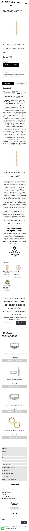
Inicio (4, 10)
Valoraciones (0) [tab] (20, 83)
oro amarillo (16, 74)
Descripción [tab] (7, 83)
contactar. (23, 241)
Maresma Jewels (18, 10)
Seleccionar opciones (14, 360)
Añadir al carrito (11, 65)
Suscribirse (21, 323)
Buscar (3, 519)
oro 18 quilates (10, 74)
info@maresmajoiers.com (10, 498)
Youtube (10, 229)
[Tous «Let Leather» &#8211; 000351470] (18, 267)
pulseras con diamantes (10, 76)
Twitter (19, 231)
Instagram (11, 231)
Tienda (8, 10)
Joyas (12, 10)
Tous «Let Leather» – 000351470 (16, 273)
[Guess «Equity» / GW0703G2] (7, 282)
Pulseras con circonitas (19, 72)
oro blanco (21, 74)
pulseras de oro (18, 76)
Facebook (18, 229)
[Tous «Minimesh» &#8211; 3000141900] (7, 267)
